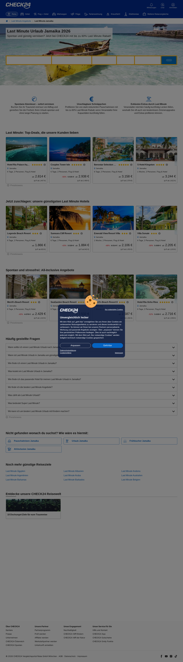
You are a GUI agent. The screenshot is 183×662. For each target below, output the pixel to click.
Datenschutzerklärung (68, 350)
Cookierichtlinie (65, 353)
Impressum (119, 353)
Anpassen (75, 345)
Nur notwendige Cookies (114, 309)
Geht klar (107, 345)
